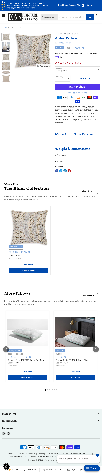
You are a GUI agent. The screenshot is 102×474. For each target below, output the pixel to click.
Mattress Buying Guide (18, 456)
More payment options (77, 93)
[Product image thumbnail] (6, 47)
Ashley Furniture (65, 42)
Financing (41, 453)
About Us (20, 453)
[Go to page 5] (54, 389)
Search (10, 453)
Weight (60, 161)
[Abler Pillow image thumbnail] (6, 37)
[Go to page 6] (56, 389)
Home (4, 28)
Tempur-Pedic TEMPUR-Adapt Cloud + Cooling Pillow (73, 361)
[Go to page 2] (47, 389)
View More (87, 191)
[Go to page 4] (52, 389)
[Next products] (96, 349)
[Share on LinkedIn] (65, 170)
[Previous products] (6, 349)
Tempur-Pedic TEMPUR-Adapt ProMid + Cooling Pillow (26, 361)
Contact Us (30, 453)
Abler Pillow (14, 255)
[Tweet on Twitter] (60, 170)
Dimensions (62, 155)
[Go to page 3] (49, 389)
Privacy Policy (53, 453)
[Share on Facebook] (56, 170)
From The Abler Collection (66, 34)
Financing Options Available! (70, 63)
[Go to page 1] (45, 390)
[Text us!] (92, 468)
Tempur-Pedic (13, 365)
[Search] (90, 17)
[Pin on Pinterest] (69, 170)
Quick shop (28, 264)
